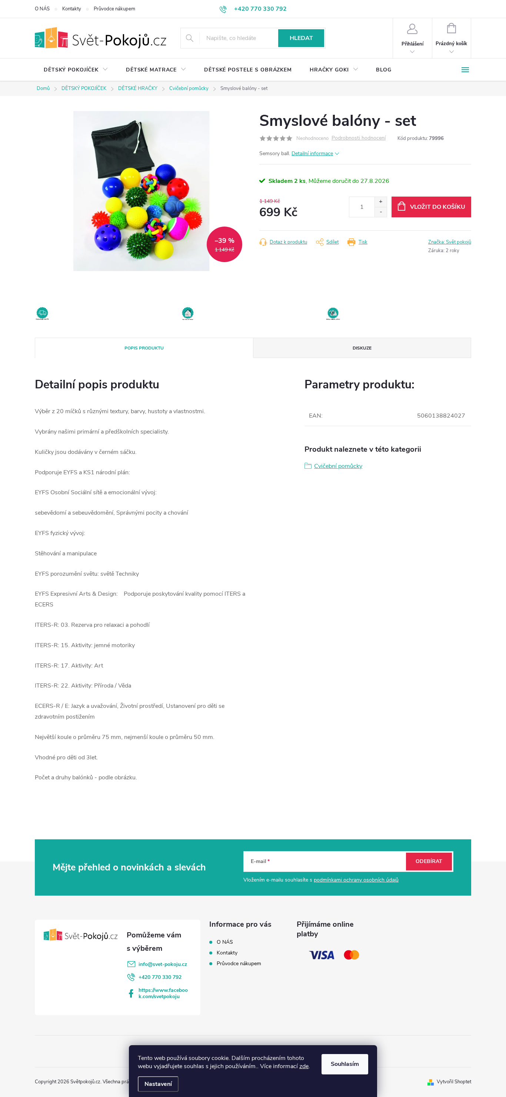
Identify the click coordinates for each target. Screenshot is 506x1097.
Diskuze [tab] (362, 348)
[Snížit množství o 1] (380, 212)
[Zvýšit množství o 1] (380, 202)
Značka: (449, 242)
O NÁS (42, 9)
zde (304, 1066)
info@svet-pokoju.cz (163, 964)
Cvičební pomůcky (338, 466)
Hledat (301, 38)
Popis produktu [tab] (144, 348)
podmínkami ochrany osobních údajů (356, 879)
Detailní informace (312, 153)
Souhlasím (345, 1064)
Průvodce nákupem (114, 9)
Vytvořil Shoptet (454, 1081)
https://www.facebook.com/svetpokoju (163, 993)
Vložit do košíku (437, 207)
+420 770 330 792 (160, 977)
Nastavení (158, 1084)
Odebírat (429, 861)
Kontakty (71, 9)
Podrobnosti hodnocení (359, 138)
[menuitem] (76, 69)
